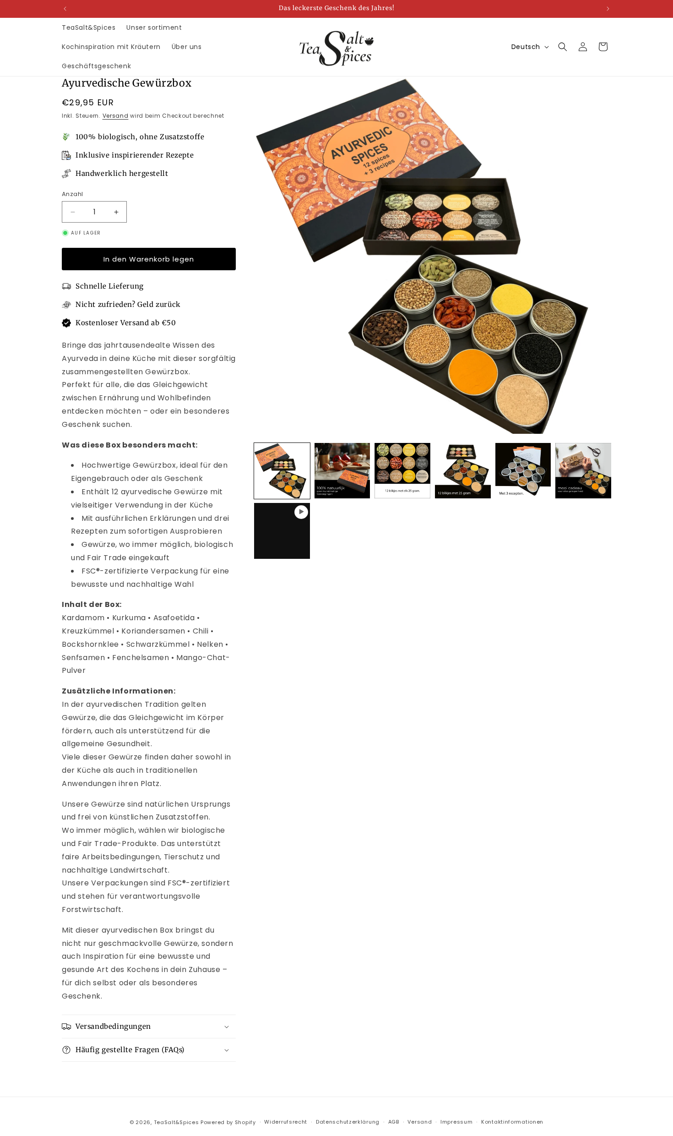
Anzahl (72, 194)
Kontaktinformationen (512, 1121)
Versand (116, 116)
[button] (563, 47)
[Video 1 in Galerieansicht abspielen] (282, 531)
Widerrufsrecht (285, 1121)
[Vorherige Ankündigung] (65, 8)
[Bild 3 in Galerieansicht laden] (402, 471)
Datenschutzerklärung (348, 1121)
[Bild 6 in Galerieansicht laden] (583, 471)
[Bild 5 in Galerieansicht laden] (523, 471)
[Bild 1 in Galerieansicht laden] (282, 471)
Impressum (456, 1121)
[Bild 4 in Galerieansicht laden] (463, 471)
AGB (393, 1121)
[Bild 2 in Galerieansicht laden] (342, 471)
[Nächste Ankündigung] (608, 8)
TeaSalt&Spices (176, 1122)
